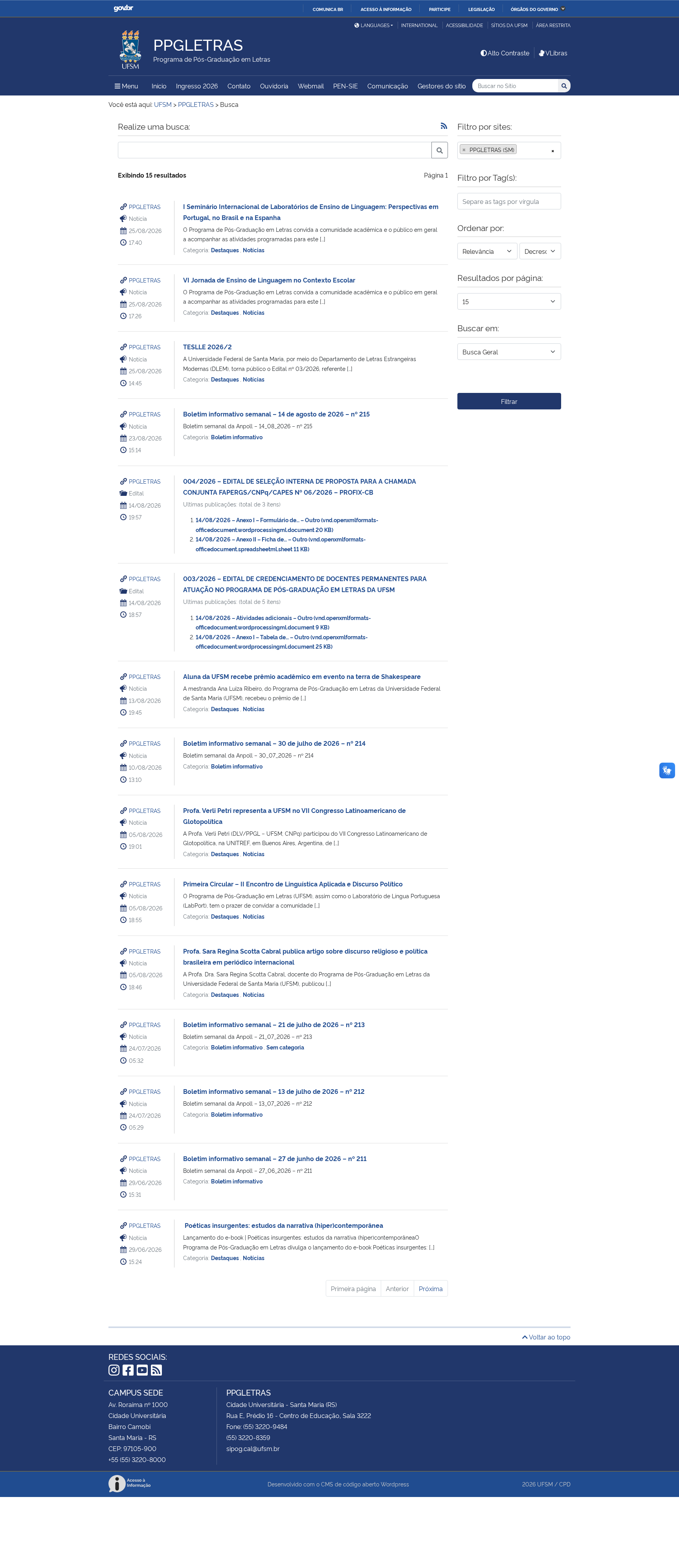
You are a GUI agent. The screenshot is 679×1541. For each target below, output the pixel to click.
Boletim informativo (236, 436)
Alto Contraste (508, 52)
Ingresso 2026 (197, 85)
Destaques (225, 249)
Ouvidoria (274, 85)
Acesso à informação (386, 9)
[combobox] (509, 150)
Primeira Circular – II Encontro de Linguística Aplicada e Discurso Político (293, 883)
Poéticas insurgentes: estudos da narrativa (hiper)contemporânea (283, 1225)
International (419, 25)
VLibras (556, 52)
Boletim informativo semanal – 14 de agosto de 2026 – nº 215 (276, 413)
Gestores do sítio (442, 85)
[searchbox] (521, 149)
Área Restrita (553, 25)
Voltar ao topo (549, 1336)
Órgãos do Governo (534, 9)
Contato (239, 85)
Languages (375, 25)
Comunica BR (328, 9)
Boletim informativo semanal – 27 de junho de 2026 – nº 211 (275, 1158)
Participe (440, 9)
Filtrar (509, 401)
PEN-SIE (345, 85)
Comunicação (387, 85)
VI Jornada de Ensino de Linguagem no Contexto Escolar (269, 279)
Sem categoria (285, 1047)
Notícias (253, 249)
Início (159, 85)
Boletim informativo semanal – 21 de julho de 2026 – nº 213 (274, 1024)
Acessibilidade (464, 25)
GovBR (123, 8)
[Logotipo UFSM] (130, 47)
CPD (565, 1484)
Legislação (481, 9)
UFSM (545, 1484)
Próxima (431, 1288)
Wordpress (395, 1484)
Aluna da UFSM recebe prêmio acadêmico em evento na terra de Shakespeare (302, 676)
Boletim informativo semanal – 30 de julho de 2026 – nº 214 (274, 743)
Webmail (311, 85)
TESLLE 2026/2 (207, 346)
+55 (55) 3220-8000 (137, 1459)
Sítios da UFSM (509, 25)
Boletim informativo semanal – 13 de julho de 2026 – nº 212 (274, 1091)
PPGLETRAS (145, 206)
